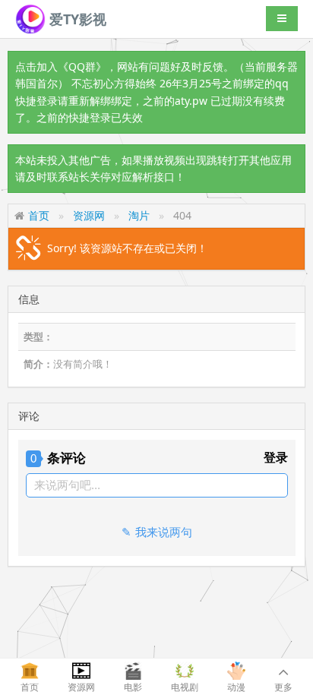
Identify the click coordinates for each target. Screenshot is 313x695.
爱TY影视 (76, 19)
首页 (38, 215)
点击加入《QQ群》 (60, 66)
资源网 (89, 215)
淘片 (139, 215)
